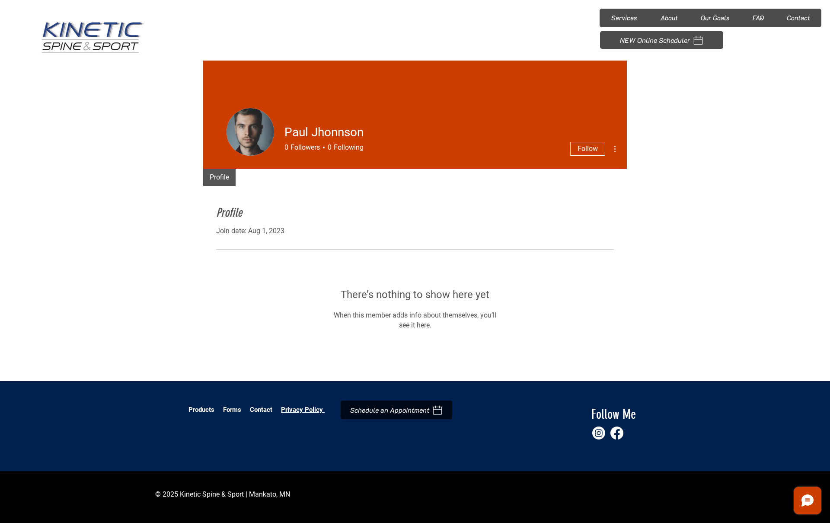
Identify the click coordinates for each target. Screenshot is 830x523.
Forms (233, 410)
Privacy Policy (303, 410)
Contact (261, 410)
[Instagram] (803, 57)
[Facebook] (816, 57)
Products (201, 410)
